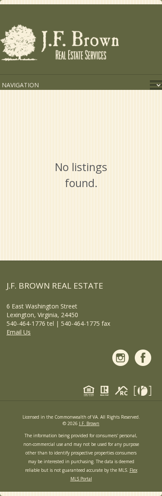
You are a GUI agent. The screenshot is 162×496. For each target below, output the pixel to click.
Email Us (18, 332)
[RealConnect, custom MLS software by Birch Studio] (123, 392)
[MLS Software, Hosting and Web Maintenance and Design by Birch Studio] (145, 392)
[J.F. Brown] (60, 44)
